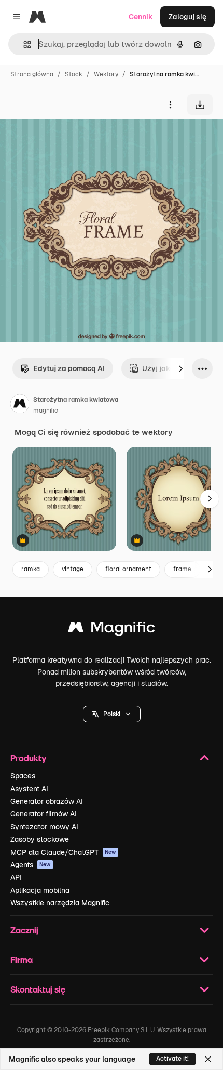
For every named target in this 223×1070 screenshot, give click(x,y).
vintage (72, 569)
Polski (111, 714)
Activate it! (172, 1058)
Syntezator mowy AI (44, 826)
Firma (21, 959)
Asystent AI (29, 789)
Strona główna (31, 74)
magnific (45, 410)
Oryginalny (71, 139)
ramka (30, 569)
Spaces (22, 776)
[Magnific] (111, 630)
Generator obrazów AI (46, 801)
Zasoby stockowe (39, 839)
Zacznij (24, 929)
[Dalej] (180, 368)
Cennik (141, 16)
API (16, 877)
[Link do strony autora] (19, 405)
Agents (30, 864)
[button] (112, 714)
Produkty (28, 757)
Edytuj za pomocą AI (69, 368)
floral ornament (128, 569)
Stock (73, 74)
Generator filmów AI (43, 813)
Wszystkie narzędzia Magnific (59, 902)
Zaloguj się (187, 16)
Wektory (106, 74)
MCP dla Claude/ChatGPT (63, 852)
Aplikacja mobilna (39, 890)
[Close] (208, 1059)
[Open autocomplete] (23, 44)
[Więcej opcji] (170, 104)
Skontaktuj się (37, 989)
